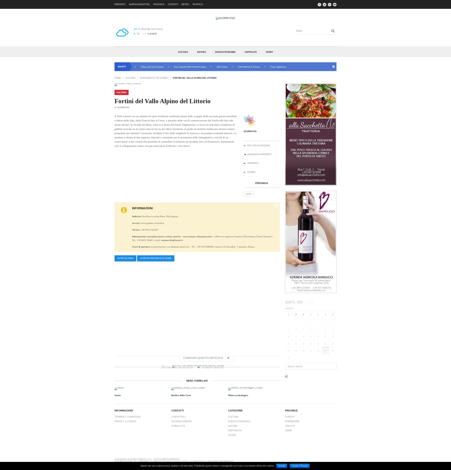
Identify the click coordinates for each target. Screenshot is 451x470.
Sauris (118, 395)
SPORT (232, 435)
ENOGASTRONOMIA (239, 421)
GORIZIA (290, 416)
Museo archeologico (238, 395)
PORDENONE (292, 421)
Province (158, 4)
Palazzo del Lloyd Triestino (141, 67)
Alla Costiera (211, 67)
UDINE (288, 430)
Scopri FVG (250, 131)
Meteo (185, 4)
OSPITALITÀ (235, 430)
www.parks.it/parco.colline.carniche (164, 236)
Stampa (251, 172)
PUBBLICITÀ (178, 426)
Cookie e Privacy (300, 466)
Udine (249, 194)
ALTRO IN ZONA (125, 258)
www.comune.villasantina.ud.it (197, 236)
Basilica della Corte (181, 395)
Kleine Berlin (213, 366)
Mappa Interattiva (139, 4)
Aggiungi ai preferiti (259, 154)
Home (118, 78)
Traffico (197, 4)
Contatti (173, 4)
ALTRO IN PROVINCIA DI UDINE (155, 258)
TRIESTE (290, 426)
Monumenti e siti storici (154, 78)
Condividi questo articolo (203, 357)
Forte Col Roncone (177, 366)
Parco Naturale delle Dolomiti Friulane (179, 67)
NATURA (232, 426)
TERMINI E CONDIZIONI (127, 416)
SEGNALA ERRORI (181, 421)
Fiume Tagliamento (268, 67)
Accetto (281, 466)
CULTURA (233, 416)
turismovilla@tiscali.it (172, 240)
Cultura (130, 78)
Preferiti (120, 4)
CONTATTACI (178, 416)
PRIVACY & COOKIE (126, 421)
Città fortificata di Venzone (238, 67)
